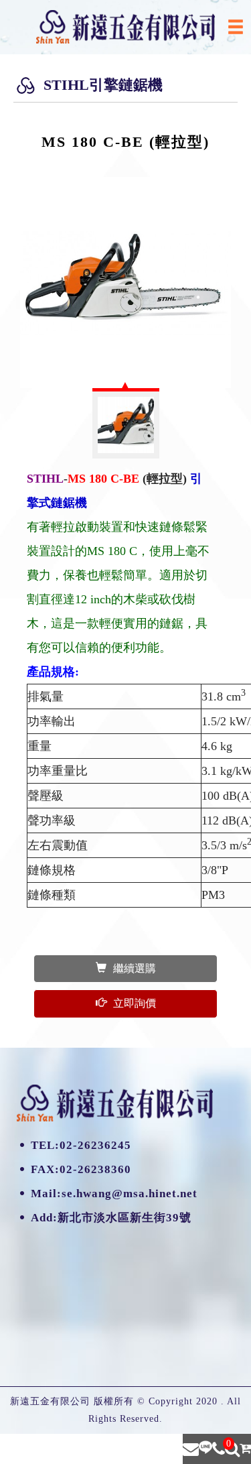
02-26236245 (95, 1145)
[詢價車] (245, 1449)
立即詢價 (134, 1003)
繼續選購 (134, 968)
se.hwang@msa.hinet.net (129, 1193)
